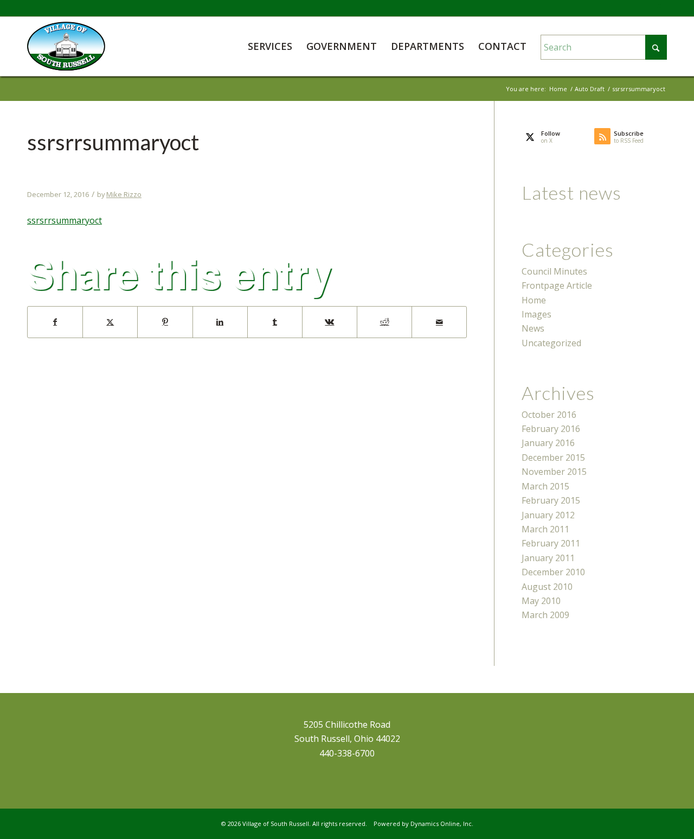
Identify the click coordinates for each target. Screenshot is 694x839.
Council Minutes (554, 271)
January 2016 (548, 443)
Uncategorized (551, 343)
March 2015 (545, 486)
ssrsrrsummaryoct (64, 220)
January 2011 (548, 558)
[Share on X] (110, 322)
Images (536, 314)
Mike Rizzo (124, 194)
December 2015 (553, 457)
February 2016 (551, 429)
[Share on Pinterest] (165, 322)
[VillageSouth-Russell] (66, 46)
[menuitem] (270, 46)
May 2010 (541, 601)
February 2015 (551, 500)
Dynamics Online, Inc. (441, 823)
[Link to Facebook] (659, 8)
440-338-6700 (347, 753)
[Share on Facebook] (55, 322)
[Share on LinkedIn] (220, 322)
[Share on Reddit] (384, 322)
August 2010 (547, 587)
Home (534, 300)
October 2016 (549, 415)
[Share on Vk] (330, 322)
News (533, 328)
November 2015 (554, 472)
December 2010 (553, 572)
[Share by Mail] (439, 322)
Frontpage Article (557, 285)
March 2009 (545, 615)
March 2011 (545, 529)
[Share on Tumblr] (275, 322)
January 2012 (548, 515)
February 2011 (551, 543)
